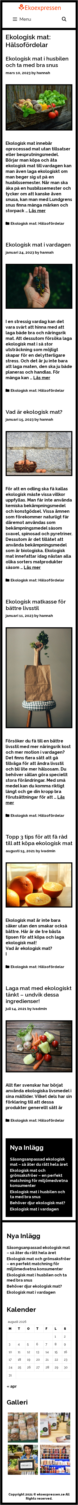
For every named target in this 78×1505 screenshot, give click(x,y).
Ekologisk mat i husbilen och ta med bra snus (37, 61)
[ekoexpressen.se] (39, 7)
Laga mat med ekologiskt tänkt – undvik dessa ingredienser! (39, 994)
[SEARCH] (64, 19)
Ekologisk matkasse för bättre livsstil (36, 604)
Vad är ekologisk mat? (34, 412)
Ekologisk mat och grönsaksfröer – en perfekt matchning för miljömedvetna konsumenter (39, 1264)
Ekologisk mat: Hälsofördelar (37, 223)
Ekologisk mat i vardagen (38, 244)
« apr (12, 1386)
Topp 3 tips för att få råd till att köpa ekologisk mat (39, 839)
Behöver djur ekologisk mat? (37, 1203)
